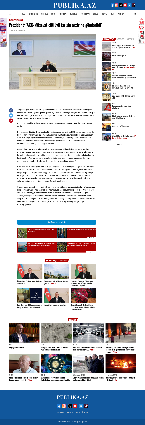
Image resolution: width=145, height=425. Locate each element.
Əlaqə (78, 412)
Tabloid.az (73, 14)
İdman (112, 14)
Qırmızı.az (44, 14)
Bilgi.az (95, 14)
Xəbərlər (70, 412)
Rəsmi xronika (33, 14)
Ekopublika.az (85, 14)
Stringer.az (63, 14)
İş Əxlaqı (85, 412)
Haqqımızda (61, 412)
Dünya (53, 14)
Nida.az (23, 14)
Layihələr (121, 14)
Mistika (104, 14)
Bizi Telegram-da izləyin (56, 222)
